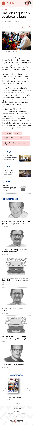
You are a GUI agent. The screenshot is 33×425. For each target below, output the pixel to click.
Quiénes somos (16, 408)
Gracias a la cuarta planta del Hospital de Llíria (9, 189)
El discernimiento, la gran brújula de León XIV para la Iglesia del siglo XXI (15, 337)
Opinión (11, 3)
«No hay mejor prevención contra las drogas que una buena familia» (10, 158)
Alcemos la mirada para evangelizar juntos (15, 309)
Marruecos (7, 133)
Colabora (16, 411)
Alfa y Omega (7, 21)
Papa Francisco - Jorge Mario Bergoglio (13, 138)
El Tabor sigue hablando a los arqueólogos (8, 172)
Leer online (16, 403)
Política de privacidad (16, 414)
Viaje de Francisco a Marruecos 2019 (14, 143)
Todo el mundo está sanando (13, 364)
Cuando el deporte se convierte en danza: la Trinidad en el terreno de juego (15, 280)
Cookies (16, 417)
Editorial (4, 9)
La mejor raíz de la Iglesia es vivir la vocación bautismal (15, 250)
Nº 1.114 (18, 133)
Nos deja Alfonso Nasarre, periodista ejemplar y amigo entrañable (16, 222)
